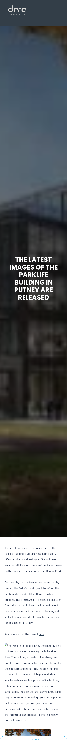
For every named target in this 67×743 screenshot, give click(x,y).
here (41, 634)
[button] (11, 18)
